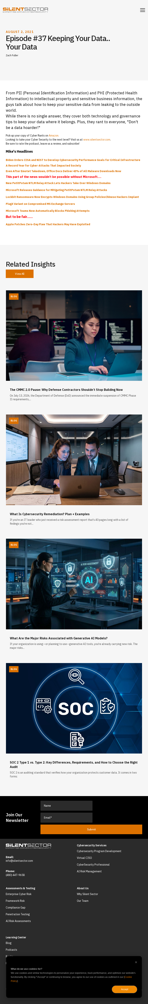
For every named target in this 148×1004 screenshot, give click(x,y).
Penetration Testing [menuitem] (18, 914)
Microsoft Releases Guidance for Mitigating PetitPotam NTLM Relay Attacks (56, 190)
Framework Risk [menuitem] (15, 901)
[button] (142, 9)
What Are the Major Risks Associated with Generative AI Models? (59, 638)
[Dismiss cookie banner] (136, 963)
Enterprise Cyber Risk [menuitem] (18, 894)
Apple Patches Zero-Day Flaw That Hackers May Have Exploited (48, 224)
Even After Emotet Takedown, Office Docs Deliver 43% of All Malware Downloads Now (63, 171)
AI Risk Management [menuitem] (89, 871)
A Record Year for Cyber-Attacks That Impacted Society (43, 165)
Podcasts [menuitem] (11, 949)
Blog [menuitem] (9, 943)
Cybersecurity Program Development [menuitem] (99, 851)
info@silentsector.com (19, 860)
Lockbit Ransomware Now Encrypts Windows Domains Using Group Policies (55, 197)
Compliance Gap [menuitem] (15, 907)
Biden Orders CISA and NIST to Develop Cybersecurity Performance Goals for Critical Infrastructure (73, 160)
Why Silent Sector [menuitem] (87, 894)
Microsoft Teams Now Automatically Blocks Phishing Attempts (48, 211)
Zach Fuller (12, 55)
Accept (124, 989)
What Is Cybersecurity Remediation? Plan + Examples (50, 514)
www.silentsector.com (96, 139)
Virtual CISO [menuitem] (84, 858)
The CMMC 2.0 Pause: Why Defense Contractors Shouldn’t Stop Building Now (66, 390)
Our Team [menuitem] (82, 901)
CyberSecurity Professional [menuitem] (93, 864)
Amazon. (54, 135)
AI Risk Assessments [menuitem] (18, 921)
